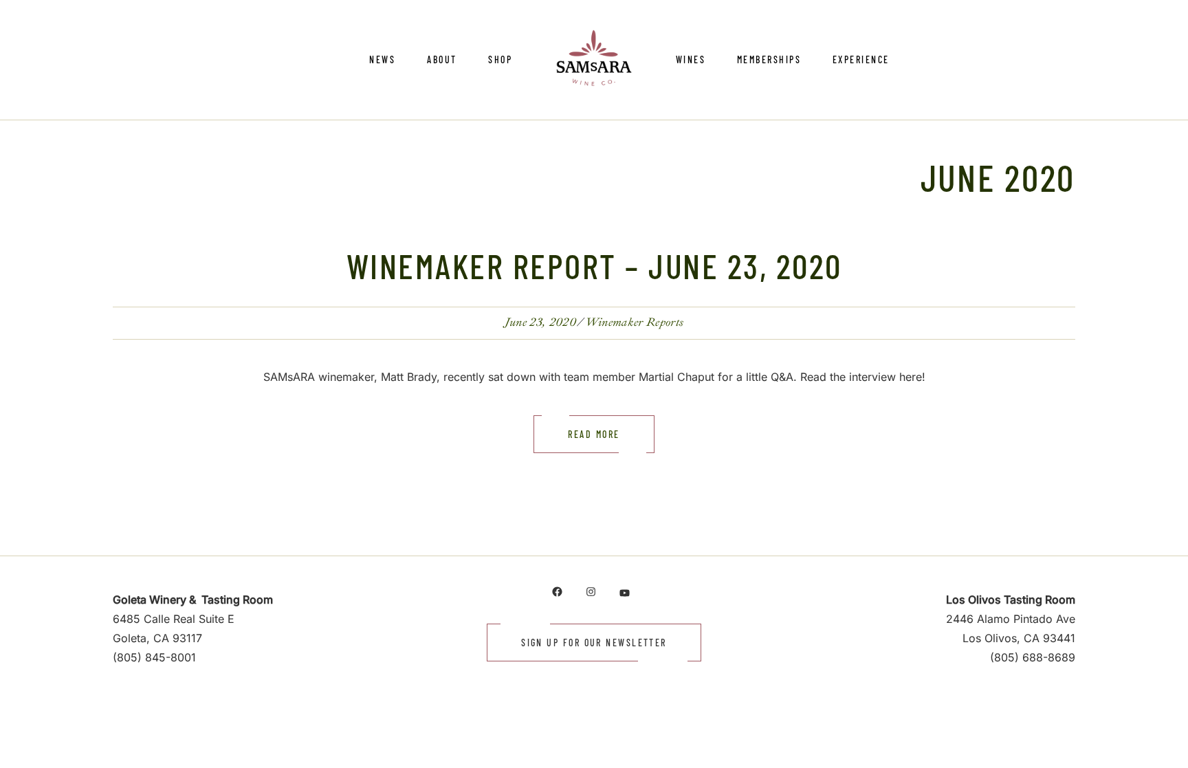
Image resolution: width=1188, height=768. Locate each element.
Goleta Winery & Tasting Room (193, 599)
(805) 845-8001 (154, 657)
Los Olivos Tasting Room (1010, 599)
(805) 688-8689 (1032, 657)
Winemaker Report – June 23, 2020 (594, 265)
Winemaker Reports (634, 322)
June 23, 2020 (540, 322)
